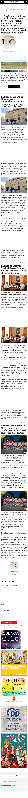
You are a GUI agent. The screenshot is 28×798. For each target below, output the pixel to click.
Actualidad (6, 10)
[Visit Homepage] (14, 2)
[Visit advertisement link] (14, 663)
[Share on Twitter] (7, 71)
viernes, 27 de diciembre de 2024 (9, 51)
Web (2, 616)
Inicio (2, 10)
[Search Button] (26, 2)
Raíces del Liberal (9, 787)
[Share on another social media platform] (25, 71)
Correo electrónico (5, 610)
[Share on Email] (21, 71)
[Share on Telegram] (16, 71)
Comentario (4, 588)
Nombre (3, 604)
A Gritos (16, 787)
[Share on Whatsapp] (12, 71)
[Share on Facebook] (3, 71)
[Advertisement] (14, 153)
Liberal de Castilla (6, 50)
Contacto (3, 787)
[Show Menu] (1, 2)
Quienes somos (22, 787)
